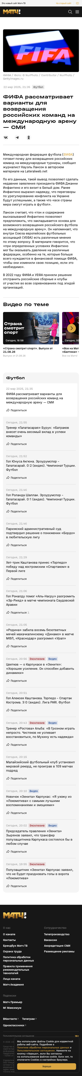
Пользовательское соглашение (18, 1036)
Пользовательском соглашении (36, 1050)
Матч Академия (13, 984)
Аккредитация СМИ (57, 945)
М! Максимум (12, 1008)
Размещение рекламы (59, 951)
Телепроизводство (56, 934)
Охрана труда (12, 951)
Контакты (9, 940)
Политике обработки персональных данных (43, 1047)
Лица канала (11, 979)
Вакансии (50, 940)
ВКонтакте (10, 1019)
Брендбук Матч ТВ (15, 945)
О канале (9, 934)
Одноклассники (13, 1025)
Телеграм (28, 1019)
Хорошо (46, 1066)
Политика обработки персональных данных (18, 958)
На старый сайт (63, 3)
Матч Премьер (12, 1002)
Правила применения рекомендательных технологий (18, 970)
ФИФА (68, 155)
